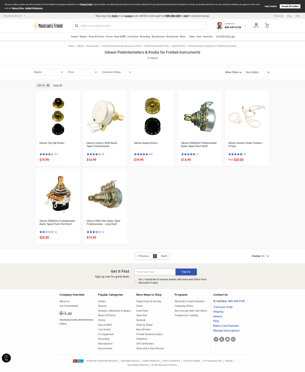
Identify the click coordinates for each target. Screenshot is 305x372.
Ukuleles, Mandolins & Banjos (114, 310)
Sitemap (228, 361)
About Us (65, 301)
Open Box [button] (208, 36)
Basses (83, 36)
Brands (38, 72)
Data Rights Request (130, 361)
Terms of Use (18, 8)
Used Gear (142, 310)
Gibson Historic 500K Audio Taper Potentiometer (102, 144)
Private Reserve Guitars (149, 334)
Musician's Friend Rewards (189, 301)
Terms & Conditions (171, 361)
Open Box (141, 315)
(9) (103, 154)
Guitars (74, 36)
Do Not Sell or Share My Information (102, 361)
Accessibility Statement (137, 365)
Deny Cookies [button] (271, 6)
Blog (289, 16)
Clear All (57, 85)
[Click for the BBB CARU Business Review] (78, 361)
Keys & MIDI (120, 36)
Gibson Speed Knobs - (146, 143)
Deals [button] (192, 36)
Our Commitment (69, 305)
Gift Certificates (145, 343)
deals (115, 16)
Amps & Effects (97, 36)
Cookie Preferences (34, 8)
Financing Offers (184, 305)
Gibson (80, 46)
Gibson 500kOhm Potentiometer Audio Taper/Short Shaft (199, 144)
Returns (217, 316)
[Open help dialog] (6, 358)
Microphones (158, 36)
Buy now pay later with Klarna (191, 310)
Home (71, 46)
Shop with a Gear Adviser (150, 348)
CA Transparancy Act (212, 361)
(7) (197, 154)
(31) (56, 154)
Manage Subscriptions (226, 330)
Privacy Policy (86, 4)
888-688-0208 (173, 16)
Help (297, 16)
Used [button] (198, 36)
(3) (103, 232)
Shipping (218, 311)
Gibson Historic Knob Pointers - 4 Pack (246, 144)
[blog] (76, 314)
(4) (244, 154)
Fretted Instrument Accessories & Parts (122, 46)
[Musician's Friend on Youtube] (227, 339)
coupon (129, 16)
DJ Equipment (106, 334)
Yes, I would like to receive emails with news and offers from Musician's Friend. (172, 281)
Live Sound (132, 36)
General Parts (178, 46)
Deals (139, 305)
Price (71, 72)
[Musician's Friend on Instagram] (233, 339)
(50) (151, 154)
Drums (109, 36)
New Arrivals (143, 329)
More (182, 36)
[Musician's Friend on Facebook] (216, 339)
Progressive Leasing (186, 315)
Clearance (141, 338)
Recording (145, 36)
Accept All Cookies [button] (290, 6)
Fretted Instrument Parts (156, 46)
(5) (55, 232)
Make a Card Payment (226, 325)
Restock (141, 320)
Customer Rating (111, 72)
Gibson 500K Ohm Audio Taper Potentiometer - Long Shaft (103, 222)
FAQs (216, 321)
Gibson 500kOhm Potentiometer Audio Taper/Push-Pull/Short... (57, 222)
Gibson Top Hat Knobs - (52, 143)
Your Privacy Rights (191, 361)
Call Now (228, 301)
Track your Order (223, 307)
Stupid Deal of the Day (148, 301)
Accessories (172, 36)
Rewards (278, 16)
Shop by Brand (144, 324)
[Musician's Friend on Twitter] (222, 339)
